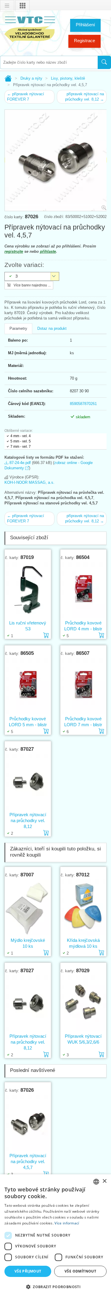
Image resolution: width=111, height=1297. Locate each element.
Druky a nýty (31, 78)
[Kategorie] (22, 6)
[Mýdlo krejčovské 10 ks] (28, 907)
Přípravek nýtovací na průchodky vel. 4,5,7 (27, 1161)
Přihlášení (85, 24)
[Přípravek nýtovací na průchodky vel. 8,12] (28, 782)
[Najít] (104, 62)
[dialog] (55, 1235)
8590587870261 (83, 403)
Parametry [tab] (18, 328)
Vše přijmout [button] (28, 1271)
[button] (55, 1286)
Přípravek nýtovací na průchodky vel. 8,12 (27, 820)
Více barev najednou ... (32, 285)
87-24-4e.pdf (19, 462)
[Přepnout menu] (7, 6)
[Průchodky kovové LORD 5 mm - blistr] (28, 686)
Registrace (84, 40)
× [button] (104, 1181)
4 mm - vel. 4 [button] (20, 436)
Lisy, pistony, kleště (68, 78)
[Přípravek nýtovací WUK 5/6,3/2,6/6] (83, 1003)
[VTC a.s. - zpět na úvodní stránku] (29, 28)
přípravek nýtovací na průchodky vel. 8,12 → (84, 96)
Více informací (66, 1223)
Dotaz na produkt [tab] (52, 328)
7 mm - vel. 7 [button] (20, 447)
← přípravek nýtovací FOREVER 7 (25, 96)
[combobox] (49, 62)
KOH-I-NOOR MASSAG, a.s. (29, 482)
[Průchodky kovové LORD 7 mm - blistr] (83, 686)
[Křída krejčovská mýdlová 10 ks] (83, 907)
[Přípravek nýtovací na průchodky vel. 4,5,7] (28, 1123)
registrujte (13, 251)
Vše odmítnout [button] (80, 1271)
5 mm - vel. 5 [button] (20, 441)
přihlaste (48, 251)
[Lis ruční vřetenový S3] (28, 590)
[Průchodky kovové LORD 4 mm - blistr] (83, 590)
